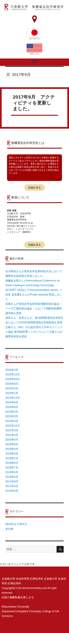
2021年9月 (11, 430)
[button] (34, 61)
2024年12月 (12, 397)
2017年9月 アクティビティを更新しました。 (34, 102)
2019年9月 (11, 444)
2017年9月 (11, 481)
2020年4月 (11, 439)
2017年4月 (11, 486)
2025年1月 (11, 393)
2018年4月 (11, 476)
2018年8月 (11, 462)
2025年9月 (11, 383)
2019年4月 (11, 449)
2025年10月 (12, 379)
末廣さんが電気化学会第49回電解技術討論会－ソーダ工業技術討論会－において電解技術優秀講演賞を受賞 (33, 308)
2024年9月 (11, 402)
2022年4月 (11, 421)
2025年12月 (12, 374)
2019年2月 (11, 458)
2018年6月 (11, 472)
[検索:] (31, 549)
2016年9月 (11, 490)
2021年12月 (12, 425)
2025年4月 (11, 388)
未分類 (9, 528)
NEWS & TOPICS (16, 524)
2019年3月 (11, 453)
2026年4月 (11, 369)
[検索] (60, 549)
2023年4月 (11, 411)
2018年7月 (11, 467)
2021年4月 (11, 435)
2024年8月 (11, 407)
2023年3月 (11, 416)
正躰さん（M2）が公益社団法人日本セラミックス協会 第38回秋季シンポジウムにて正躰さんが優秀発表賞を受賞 (34, 332)
